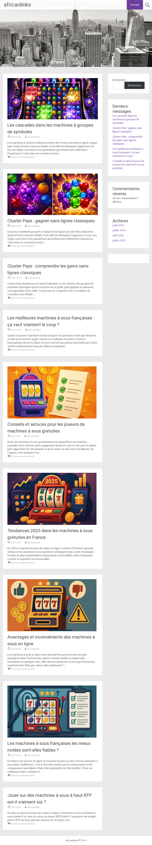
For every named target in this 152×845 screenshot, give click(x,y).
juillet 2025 (119, 240)
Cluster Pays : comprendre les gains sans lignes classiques (128, 140)
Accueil (134, 4)
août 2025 (118, 235)
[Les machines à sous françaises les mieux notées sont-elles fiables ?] (51, 736)
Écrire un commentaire (23, 157)
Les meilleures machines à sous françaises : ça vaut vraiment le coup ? (128, 152)
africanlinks (17, 5)
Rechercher (119, 79)
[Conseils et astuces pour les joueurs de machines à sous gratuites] (51, 417)
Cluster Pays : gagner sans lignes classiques (51, 220)
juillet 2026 (119, 230)
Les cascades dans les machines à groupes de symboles (126, 119)
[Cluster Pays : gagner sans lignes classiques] (52, 214)
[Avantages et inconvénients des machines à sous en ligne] (51, 630)
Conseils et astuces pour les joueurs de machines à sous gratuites (128, 164)
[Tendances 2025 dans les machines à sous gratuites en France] (51, 523)
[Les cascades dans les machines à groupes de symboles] (52, 118)
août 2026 (118, 225)
